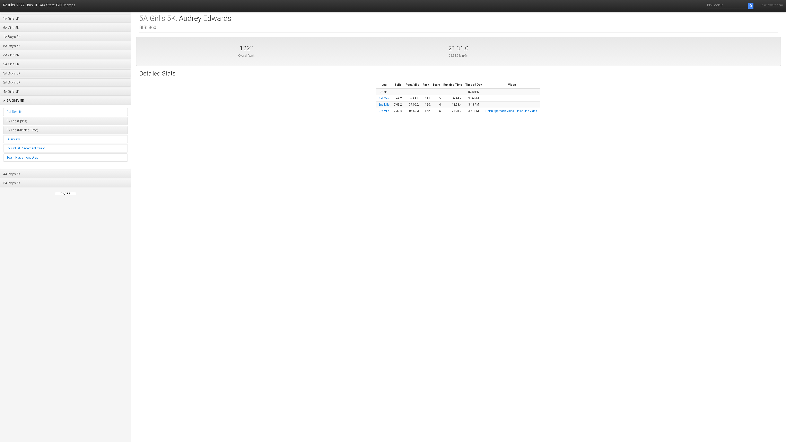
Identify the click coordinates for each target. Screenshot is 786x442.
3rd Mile (384, 111)
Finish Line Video (526, 111)
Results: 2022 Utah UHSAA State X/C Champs (39, 5)
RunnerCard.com (772, 5)
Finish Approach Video (500, 111)
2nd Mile (384, 104)
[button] (65, 19)
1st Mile (384, 98)
